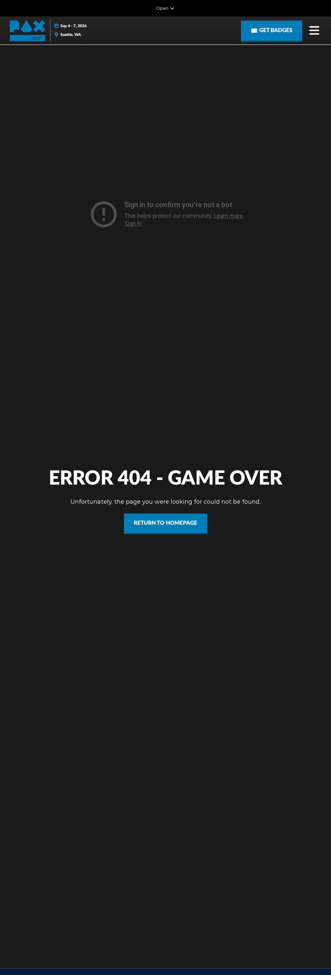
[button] (271, 30)
